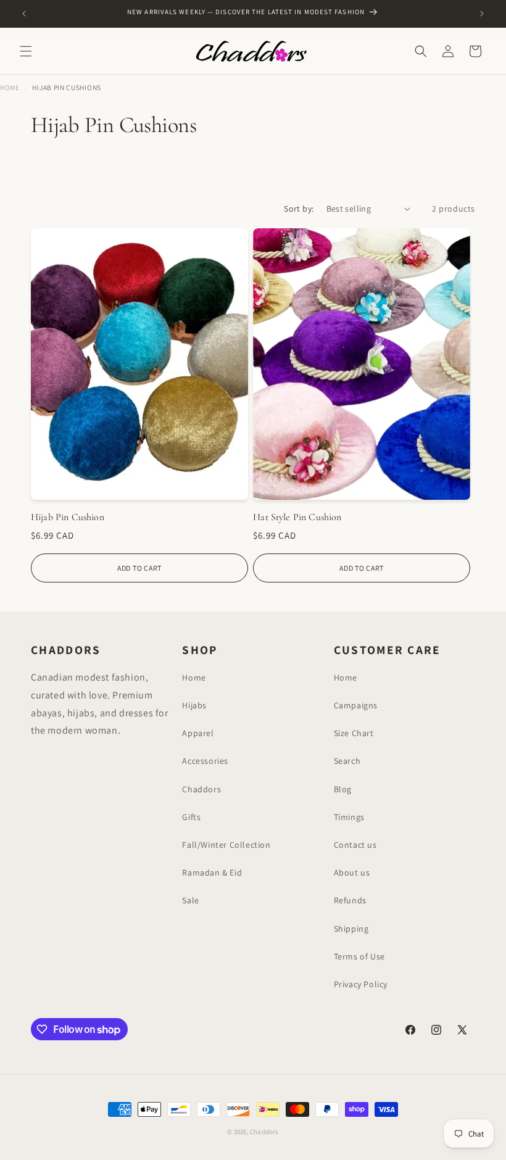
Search (347, 760)
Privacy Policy (361, 984)
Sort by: (298, 208)
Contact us (355, 844)
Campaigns (356, 705)
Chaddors (201, 789)
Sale (190, 900)
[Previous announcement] (24, 13)
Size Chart (354, 733)
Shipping (351, 928)
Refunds (350, 900)
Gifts (191, 816)
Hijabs (194, 705)
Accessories (205, 760)
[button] (25, 51)
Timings (349, 816)
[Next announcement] (482, 13)
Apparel (198, 733)
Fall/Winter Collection (226, 844)
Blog (343, 789)
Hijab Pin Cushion (67, 517)
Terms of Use (359, 956)
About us (352, 872)
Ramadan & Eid (212, 872)
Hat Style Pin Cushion (297, 517)
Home (10, 87)
